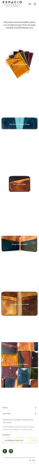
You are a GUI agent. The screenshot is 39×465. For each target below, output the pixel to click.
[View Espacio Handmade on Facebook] (5, 451)
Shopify (32, 457)
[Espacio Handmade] (12, 4)
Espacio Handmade (14, 457)
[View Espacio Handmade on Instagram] (11, 451)
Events (5, 407)
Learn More (6, 413)
